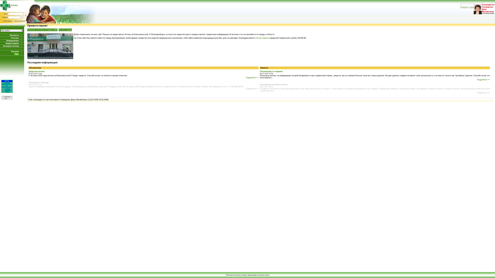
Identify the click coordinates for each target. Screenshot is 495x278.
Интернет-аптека (263, 275)
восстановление (20, 21)
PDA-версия (230, 275)
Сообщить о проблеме (469, 7)
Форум (244, 275)
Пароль (4, 17)
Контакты (238, 275)
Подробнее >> (252, 78)
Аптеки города (65, 30)
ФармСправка (252, 275)
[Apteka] (5, 10)
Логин (5, 14)
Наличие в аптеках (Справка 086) (42, 30)
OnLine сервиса (262, 38)
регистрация (8, 21)
